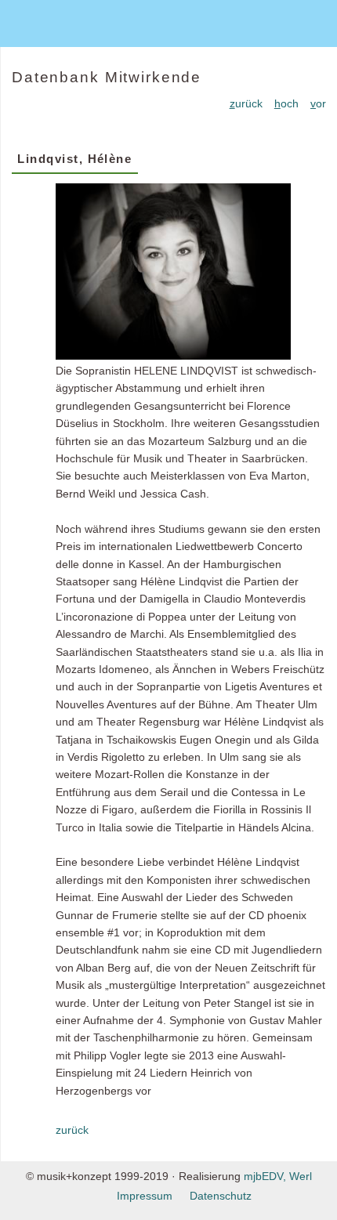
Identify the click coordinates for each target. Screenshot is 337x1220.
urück (246, 103)
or (318, 103)
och (286, 103)
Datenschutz (221, 1195)
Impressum (144, 1195)
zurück (72, 1130)
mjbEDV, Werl (278, 1176)
